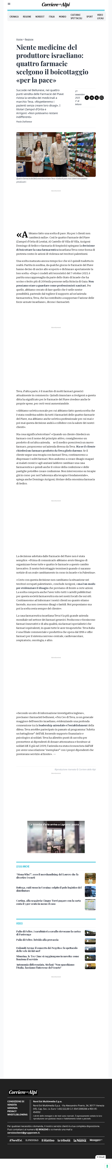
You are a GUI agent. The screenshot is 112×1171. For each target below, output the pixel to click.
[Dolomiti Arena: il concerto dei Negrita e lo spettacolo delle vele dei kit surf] (90, 949)
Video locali (100, 16)
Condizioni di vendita (15, 1103)
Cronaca (14, 16)
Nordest (40, 16)
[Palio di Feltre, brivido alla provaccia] (90, 941)
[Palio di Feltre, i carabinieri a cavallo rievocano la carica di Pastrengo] (90, 933)
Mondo (62, 16)
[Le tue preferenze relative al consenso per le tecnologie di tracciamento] (107, 1166)
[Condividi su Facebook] (87, 98)
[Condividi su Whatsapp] (101, 98)
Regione (27, 16)
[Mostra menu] (9, 3)
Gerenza (12, 1107)
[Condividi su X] (97, 98)
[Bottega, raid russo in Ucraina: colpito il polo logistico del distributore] (90, 891)
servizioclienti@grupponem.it (23, 1132)
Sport (89, 16)
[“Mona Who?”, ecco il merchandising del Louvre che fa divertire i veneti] (90, 878)
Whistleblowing (17, 1114)
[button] (56, 837)
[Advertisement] (56, 28)
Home (19, 39)
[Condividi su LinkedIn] (92, 98)
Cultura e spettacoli (76, 16)
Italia (52, 16)
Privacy (12, 1111)
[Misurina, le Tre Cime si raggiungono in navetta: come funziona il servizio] (90, 958)
